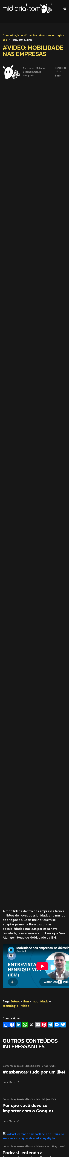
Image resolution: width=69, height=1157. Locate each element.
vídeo (25, 1005)
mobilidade (40, 1001)
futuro (15, 1001)
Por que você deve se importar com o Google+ (28, 1108)
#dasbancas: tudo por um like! (34, 1072)
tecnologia (10, 1005)
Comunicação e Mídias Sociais (22, 35)
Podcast (45, 1146)
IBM (26, 1001)
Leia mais (9, 1082)
